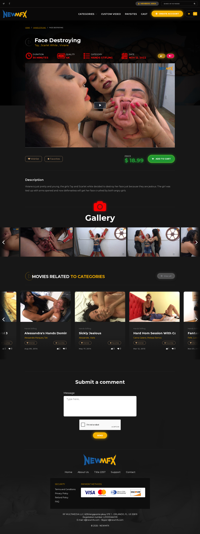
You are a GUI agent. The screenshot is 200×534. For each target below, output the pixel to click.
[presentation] (3, 242)
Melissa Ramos (154, 338)
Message (69, 393)
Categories (86, 14)
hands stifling (39, 28)
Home (68, 472)
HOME (27, 28)
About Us (83, 472)
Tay (37, 45)
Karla (92, 338)
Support (116, 472)
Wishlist (34, 159)
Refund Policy (61, 497)
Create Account (168, 13)
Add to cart (163, 159)
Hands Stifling (30, 328)
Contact (130, 472)
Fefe (190, 338)
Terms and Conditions (65, 489)
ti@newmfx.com (91, 520)
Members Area (148, 3)
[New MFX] (15, 14)
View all (167, 276)
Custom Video (111, 14)
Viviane (64, 45)
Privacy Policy (61, 493)
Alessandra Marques (33, 338)
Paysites (131, 14)
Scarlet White (49, 45)
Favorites (55, 159)
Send (100, 435)
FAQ (57, 501)
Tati (46, 338)
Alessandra (84, 338)
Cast (144, 14)
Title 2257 (99, 472)
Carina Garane (139, 338)
